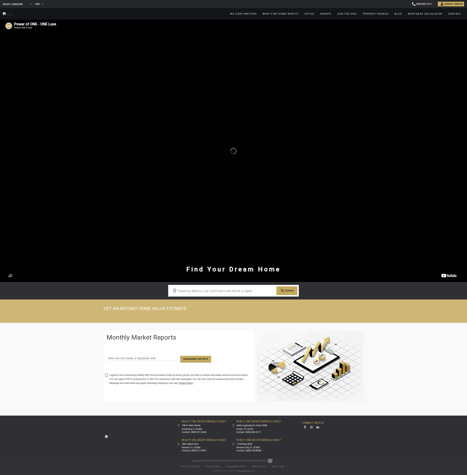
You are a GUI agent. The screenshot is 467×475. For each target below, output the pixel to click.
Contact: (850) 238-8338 (248, 450)
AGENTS (325, 13)
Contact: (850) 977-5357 (194, 450)
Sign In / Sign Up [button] (454, 4)
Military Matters (243, 13)
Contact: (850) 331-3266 (194, 432)
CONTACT (454, 13)
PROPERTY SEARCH (376, 13)
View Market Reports (195, 359)
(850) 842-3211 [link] (424, 4)
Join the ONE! (347, 13)
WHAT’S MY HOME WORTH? (281, 13)
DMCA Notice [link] (259, 466)
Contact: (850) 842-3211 (248, 432)
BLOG (398, 13)
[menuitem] (243, 14)
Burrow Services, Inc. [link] (246, 471)
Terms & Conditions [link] (190, 466)
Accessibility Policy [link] (236, 466)
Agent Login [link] (278, 466)
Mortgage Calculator (425, 13)
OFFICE (309, 13)
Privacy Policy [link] (213, 466)
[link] (8, 13)
